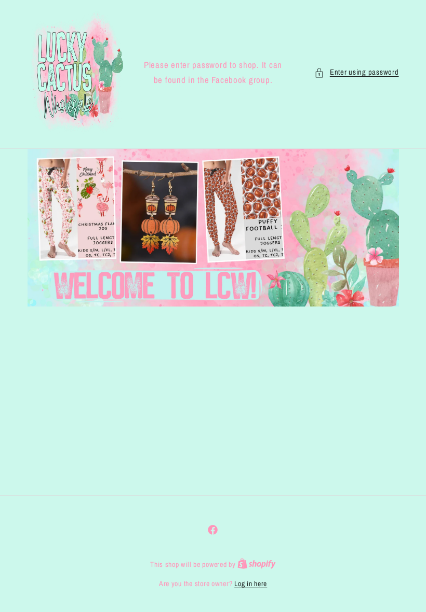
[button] (356, 72)
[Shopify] (256, 564)
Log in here (250, 583)
